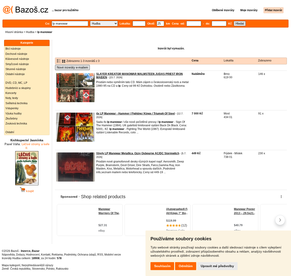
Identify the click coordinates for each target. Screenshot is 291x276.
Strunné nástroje (15, 69)
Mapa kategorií (11, 265)
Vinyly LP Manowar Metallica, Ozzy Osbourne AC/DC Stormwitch (137, 153)
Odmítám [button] (186, 266)
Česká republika (20, 268)
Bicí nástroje (13, 48)
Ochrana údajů (87, 254)
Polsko (50, 268)
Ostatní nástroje (15, 74)
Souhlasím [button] (162, 266)
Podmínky (70, 254)
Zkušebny (11, 118)
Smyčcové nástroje (17, 64)
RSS (100, 254)
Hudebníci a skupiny (18, 88)
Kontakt (45, 254)
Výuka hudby (13, 113)
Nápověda (8, 254)
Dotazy (20, 254)
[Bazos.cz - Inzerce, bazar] (25, 12)
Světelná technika (16, 103)
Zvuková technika (16, 123)
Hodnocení (33, 254)
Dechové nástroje (16, 54)
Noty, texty (11, 98)
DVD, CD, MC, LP (16, 82)
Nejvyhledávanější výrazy (37, 265)
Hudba (30, 32)
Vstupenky (11, 108)
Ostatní (9, 132)
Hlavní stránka (14, 32)
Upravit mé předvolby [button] (217, 266)
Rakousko (62, 268)
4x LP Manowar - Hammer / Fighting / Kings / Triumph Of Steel (135, 113)
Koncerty (10, 93)
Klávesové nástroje (17, 59)
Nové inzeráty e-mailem (72, 67)
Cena (195, 60)
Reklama (57, 254)
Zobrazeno (264, 60)
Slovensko (38, 268)
